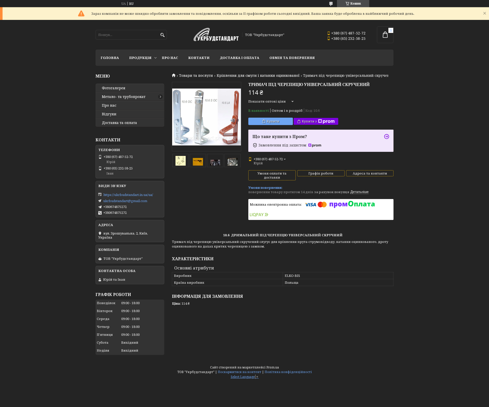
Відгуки (109, 114)
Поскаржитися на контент (239, 372)
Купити (273, 121)
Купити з (309, 121)
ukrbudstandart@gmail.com (125, 201)
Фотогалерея (113, 88)
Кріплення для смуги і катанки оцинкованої (258, 75)
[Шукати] (162, 35)
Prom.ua (272, 367)
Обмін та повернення (292, 57)
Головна (110, 57)
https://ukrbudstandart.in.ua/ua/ (128, 195)
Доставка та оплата (119, 122)
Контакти (199, 57)
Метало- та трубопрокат (123, 96)
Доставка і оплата (239, 57)
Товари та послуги (196, 75)
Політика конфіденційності (288, 372)
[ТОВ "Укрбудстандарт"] (216, 35)
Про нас (170, 57)
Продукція (140, 57)
